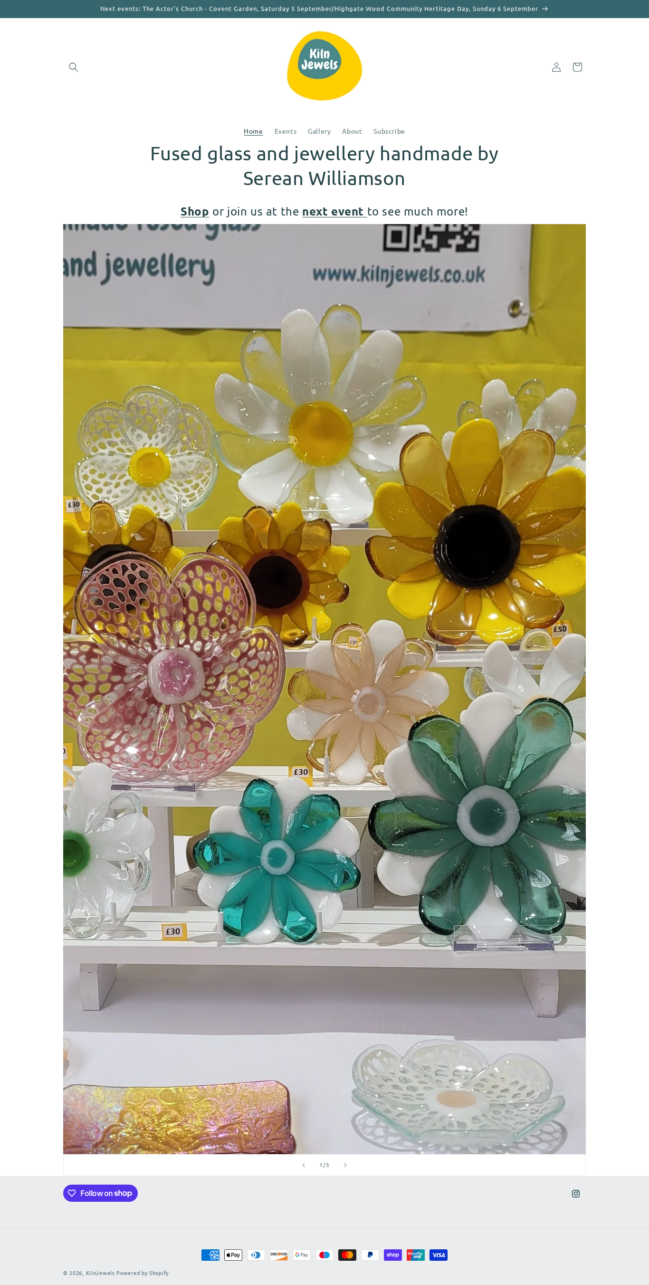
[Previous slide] (303, 1165)
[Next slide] (345, 1165)
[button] (73, 67)
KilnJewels (100, 1272)
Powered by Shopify (142, 1272)
